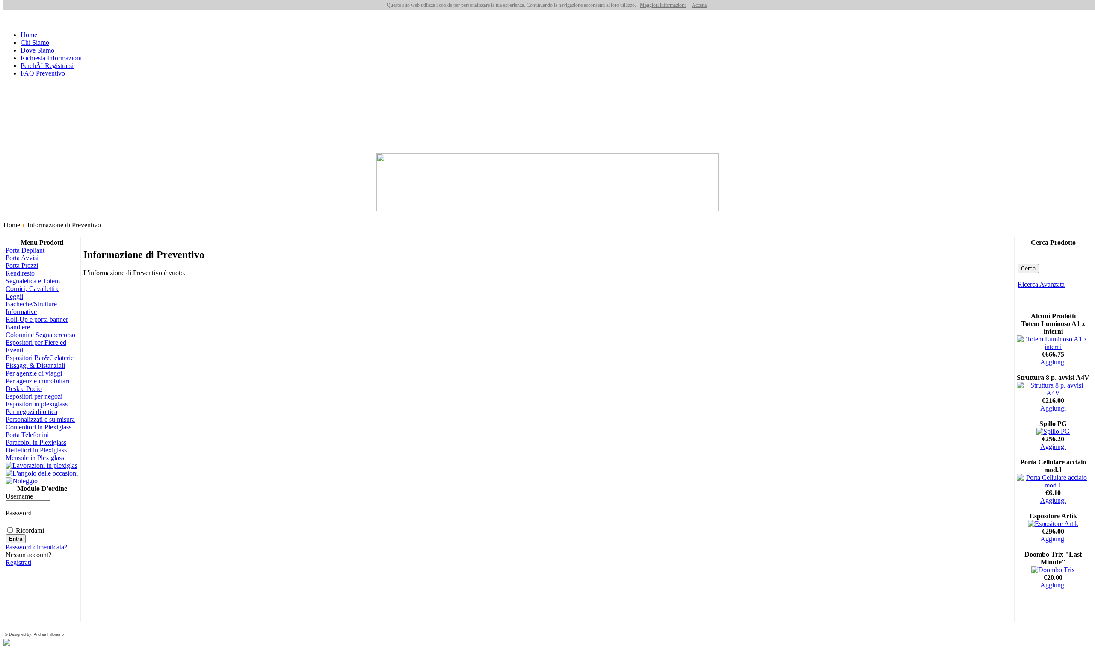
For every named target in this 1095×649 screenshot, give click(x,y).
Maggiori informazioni (663, 5)
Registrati (18, 562)
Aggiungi (1053, 362)
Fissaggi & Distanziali (35, 365)
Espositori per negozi (34, 396)
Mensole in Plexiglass (35, 457)
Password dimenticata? (36, 547)
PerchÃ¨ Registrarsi (47, 65)
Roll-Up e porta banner (37, 319)
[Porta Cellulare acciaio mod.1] (1053, 485)
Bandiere (18, 327)
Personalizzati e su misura (40, 419)
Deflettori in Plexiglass (36, 450)
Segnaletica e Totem (33, 281)
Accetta (699, 5)
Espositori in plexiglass (37, 404)
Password (19, 513)
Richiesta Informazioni (51, 58)
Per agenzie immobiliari (37, 381)
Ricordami (30, 530)
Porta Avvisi (22, 257)
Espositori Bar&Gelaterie (40, 357)
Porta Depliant (25, 250)
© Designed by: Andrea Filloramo (34, 634)
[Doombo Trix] (1053, 569)
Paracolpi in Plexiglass (36, 442)
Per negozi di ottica (31, 411)
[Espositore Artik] (1053, 523)
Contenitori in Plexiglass (38, 427)
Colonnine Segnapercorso (40, 334)
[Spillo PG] (1053, 431)
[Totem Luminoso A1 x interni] (1053, 346)
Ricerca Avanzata (1041, 284)
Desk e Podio (24, 388)
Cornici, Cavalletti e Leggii (32, 292)
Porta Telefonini (27, 434)
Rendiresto (20, 273)
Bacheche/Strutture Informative (31, 307)
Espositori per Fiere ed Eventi (36, 346)
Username (19, 496)
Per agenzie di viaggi (34, 373)
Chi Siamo (35, 42)
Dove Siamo (37, 50)
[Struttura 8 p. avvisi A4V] (1053, 392)
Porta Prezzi (22, 265)
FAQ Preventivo (43, 73)
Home (29, 34)
